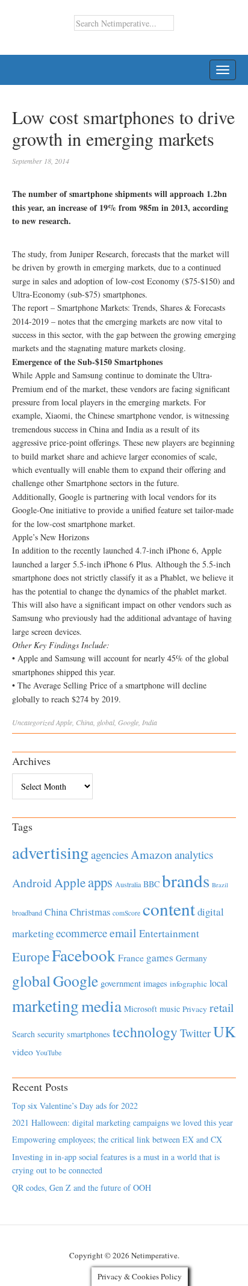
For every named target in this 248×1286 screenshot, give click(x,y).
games (159, 957)
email (123, 933)
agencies (109, 854)
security (50, 1034)
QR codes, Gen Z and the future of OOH (81, 1187)
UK (224, 1031)
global (105, 722)
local (218, 982)
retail (221, 1007)
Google (128, 722)
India (149, 722)
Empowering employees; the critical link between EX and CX (117, 1139)
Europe (30, 956)
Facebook (84, 955)
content (169, 908)
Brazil (220, 885)
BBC (151, 884)
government (121, 983)
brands (185, 880)
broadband (27, 912)
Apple (64, 722)
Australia (128, 884)
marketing (45, 1005)
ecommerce (81, 932)
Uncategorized (33, 722)
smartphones (88, 1034)
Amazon (151, 854)
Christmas (90, 912)
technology (145, 1031)
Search (23, 1034)
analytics (194, 854)
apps (100, 882)
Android (32, 883)
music (170, 1008)
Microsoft (140, 1008)
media (101, 1005)
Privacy (194, 1009)
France (131, 958)
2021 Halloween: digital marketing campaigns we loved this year (122, 1122)
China (84, 722)
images (155, 983)
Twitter (195, 1033)
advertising (50, 852)
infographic (188, 983)
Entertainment (169, 933)
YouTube (48, 1052)
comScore (126, 912)
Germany (191, 958)
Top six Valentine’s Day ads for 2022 (75, 1105)
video (22, 1052)
